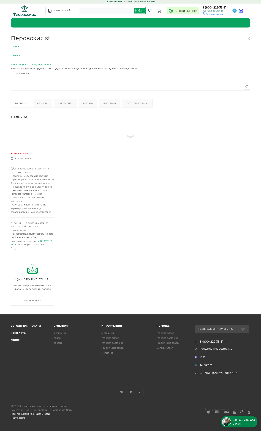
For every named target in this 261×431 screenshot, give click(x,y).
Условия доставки (112, 342)
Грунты (40, 68)
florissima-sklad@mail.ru (216, 348)
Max (202, 356)
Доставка (109, 103)
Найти (139, 10)
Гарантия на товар (112, 347)
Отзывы (42, 103)
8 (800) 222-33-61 (214, 7)
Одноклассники (139, 392)
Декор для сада (119, 68)
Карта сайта (18, 417)
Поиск (16, 340)
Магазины (107, 332)
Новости (57, 342)
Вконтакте (121, 392)
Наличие (21, 103)
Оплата (88, 103)
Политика (107, 352)
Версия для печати (26, 325)
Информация (111, 325)
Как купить (65, 103)
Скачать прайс (62, 10)
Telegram (206, 365)
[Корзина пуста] (160, 11)
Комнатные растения (23, 68)
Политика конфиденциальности (30, 413)
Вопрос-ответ (164, 347)
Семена (133, 68)
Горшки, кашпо (77, 68)
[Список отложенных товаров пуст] (151, 11)
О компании (59, 332)
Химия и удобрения (56, 68)
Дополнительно (137, 103)
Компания (60, 325)
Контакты (18, 332)
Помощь (163, 325)
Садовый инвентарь (98, 68)
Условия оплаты (111, 337)
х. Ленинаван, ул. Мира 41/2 (218, 373)
